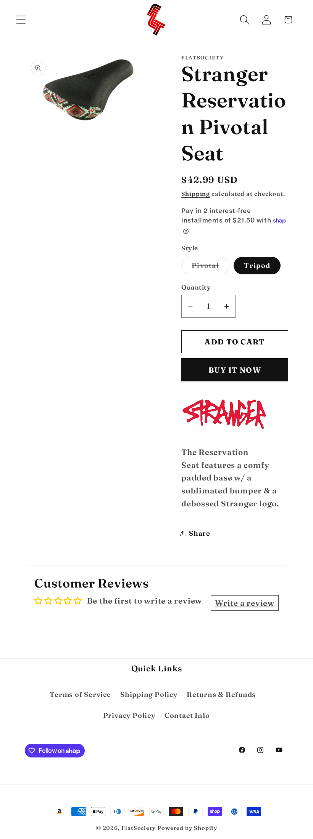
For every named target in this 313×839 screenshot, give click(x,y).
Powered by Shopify (187, 828)
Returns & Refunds (221, 694)
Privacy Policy (129, 715)
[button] (21, 19)
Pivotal (210, 267)
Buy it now (234, 370)
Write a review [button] (244, 603)
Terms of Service (80, 694)
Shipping (195, 193)
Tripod (257, 265)
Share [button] (199, 533)
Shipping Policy (148, 694)
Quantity (196, 287)
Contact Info (187, 715)
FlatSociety (138, 828)
